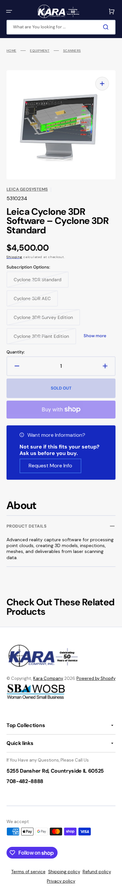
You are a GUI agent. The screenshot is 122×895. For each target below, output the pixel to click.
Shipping (14, 257)
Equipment (39, 50)
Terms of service (28, 871)
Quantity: (16, 352)
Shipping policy (64, 871)
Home (11, 50)
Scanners (72, 50)
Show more (95, 335)
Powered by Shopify (95, 678)
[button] (9, 11)
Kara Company (48, 678)
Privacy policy (61, 881)
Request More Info (50, 465)
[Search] (107, 27)
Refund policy (97, 871)
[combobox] (61, 27)
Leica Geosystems (27, 189)
